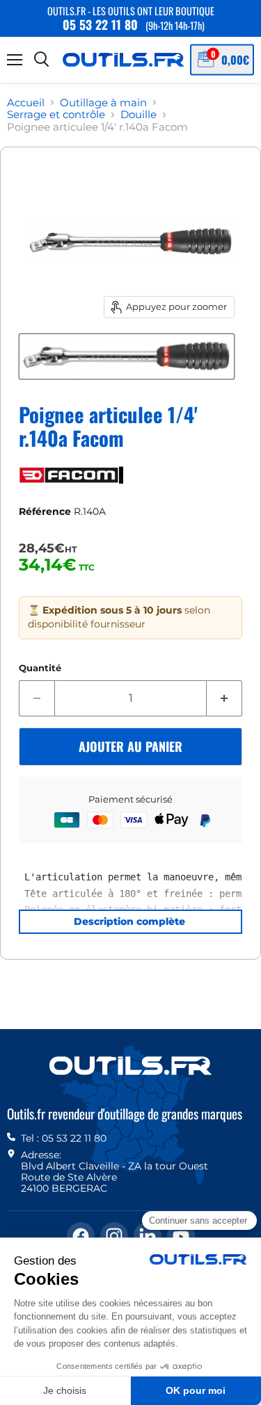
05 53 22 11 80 (100, 24)
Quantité (40, 668)
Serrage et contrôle (56, 114)
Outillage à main (103, 102)
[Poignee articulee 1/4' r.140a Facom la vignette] (126, 356)
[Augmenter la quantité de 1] (224, 698)
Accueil (26, 102)
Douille (138, 114)
